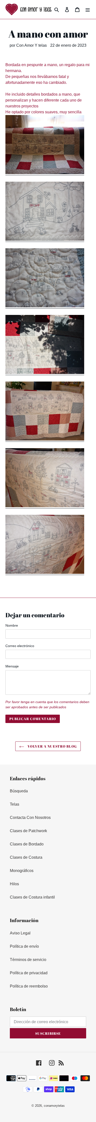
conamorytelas (54, 1105)
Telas (14, 804)
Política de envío (24, 946)
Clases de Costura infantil (32, 897)
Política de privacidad (29, 973)
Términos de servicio (28, 960)
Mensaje (12, 666)
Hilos (14, 884)
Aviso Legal (20, 933)
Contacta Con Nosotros (30, 817)
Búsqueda (19, 791)
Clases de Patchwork (28, 831)
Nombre (11, 625)
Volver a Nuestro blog (52, 746)
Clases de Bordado (27, 844)
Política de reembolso (29, 986)
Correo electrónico (19, 646)
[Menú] (87, 9)
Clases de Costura (26, 857)
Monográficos (21, 871)
